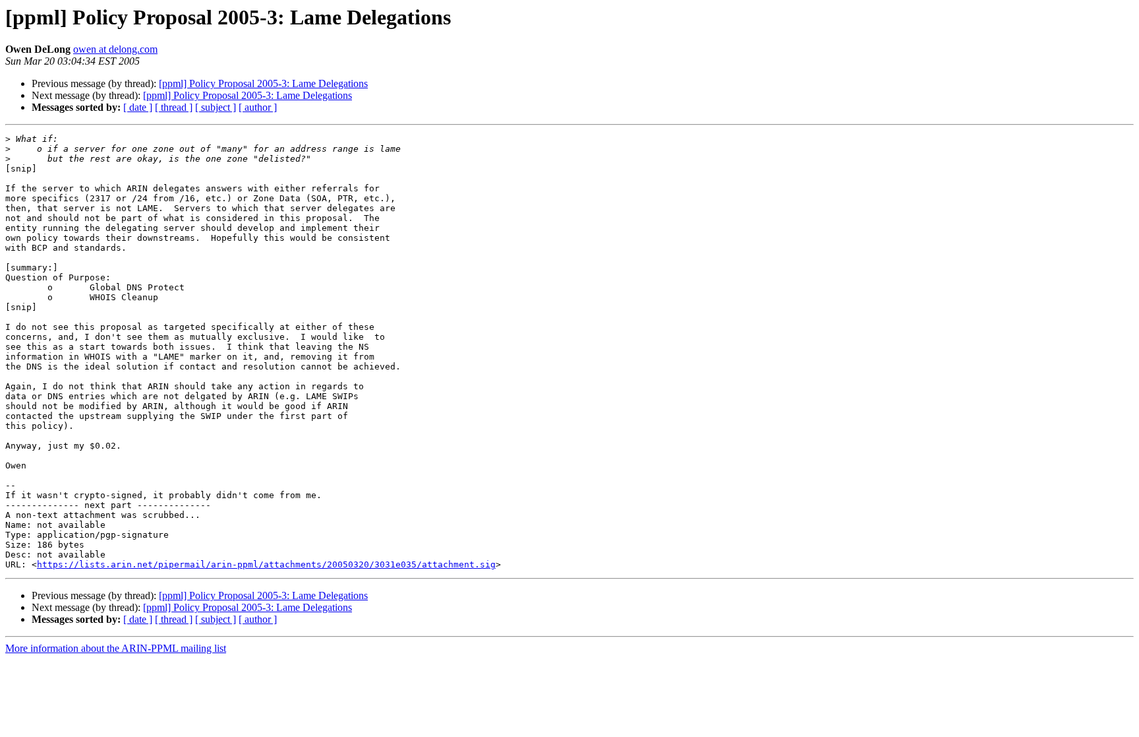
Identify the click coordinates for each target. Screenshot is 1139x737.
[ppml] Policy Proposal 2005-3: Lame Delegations (263, 83)
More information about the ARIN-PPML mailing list (115, 648)
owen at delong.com (115, 49)
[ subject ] (215, 107)
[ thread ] (173, 107)
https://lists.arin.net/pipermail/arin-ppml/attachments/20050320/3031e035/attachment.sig (266, 564)
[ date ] (137, 107)
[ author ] (258, 107)
